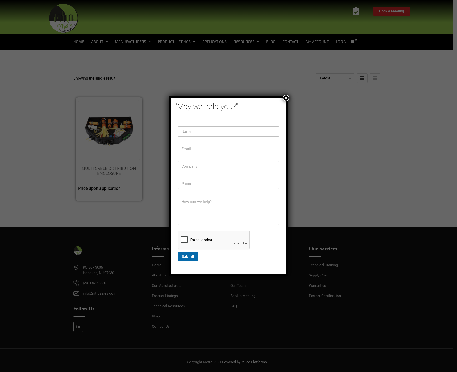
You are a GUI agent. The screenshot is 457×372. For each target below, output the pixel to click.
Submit (187, 256)
